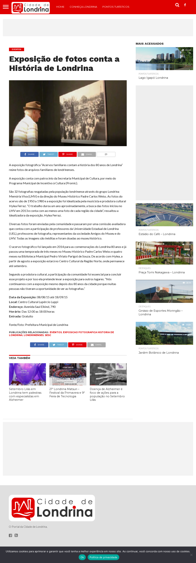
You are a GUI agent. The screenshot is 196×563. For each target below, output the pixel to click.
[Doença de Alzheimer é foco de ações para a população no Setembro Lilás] (108, 384)
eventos (56, 332)
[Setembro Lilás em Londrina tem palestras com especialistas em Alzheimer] (27, 384)
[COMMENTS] (105, 153)
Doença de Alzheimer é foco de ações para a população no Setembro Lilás (107, 394)
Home (60, 6)
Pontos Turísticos (115, 6)
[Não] (191, 555)
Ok (82, 557)
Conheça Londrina (83, 6)
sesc (48, 335)
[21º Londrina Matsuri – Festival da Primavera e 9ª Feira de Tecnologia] (67, 384)
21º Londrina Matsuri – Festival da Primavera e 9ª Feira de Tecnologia (67, 392)
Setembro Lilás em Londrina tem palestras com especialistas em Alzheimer (25, 394)
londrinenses (34, 335)
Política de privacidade (103, 557)
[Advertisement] (98, 27)
